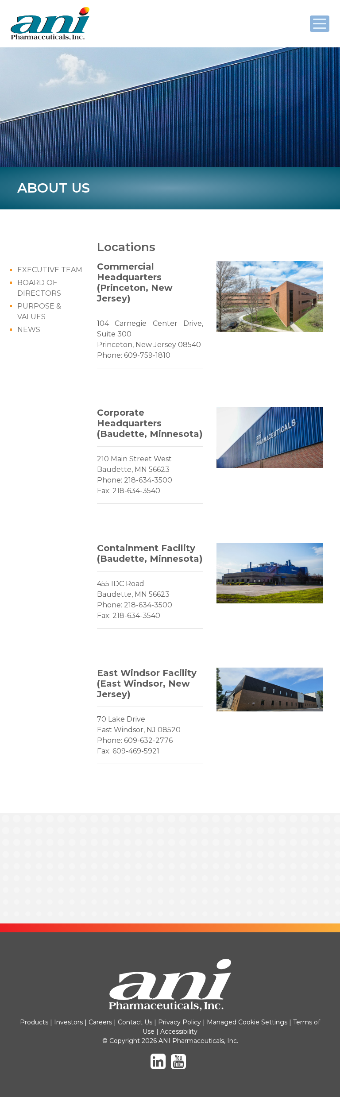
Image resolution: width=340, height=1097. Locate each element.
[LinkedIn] (160, 1066)
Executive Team (49, 270)
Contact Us (135, 1022)
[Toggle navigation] (319, 23)
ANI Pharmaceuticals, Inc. (50, 39)
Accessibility (178, 1031)
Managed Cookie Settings (247, 1022)
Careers (100, 1022)
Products (34, 1022)
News (28, 329)
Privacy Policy (179, 1022)
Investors (68, 1022)
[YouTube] (180, 1066)
